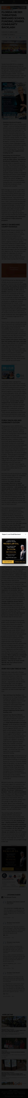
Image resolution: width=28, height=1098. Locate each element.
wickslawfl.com (20, 561)
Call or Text (8, 561)
